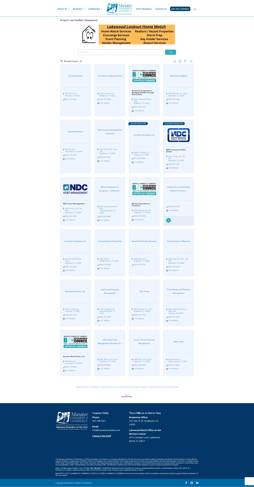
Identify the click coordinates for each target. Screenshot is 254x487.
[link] (119, 9)
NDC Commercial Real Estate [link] (176, 151)
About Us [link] (62, 9)
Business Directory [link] (82, 387)
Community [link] (94, 9)
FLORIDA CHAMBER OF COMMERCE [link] (112, 473)
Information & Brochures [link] (157, 387)
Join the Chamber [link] (180, 8)
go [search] (172, 52)
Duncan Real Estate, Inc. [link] (74, 356)
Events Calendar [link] (106, 387)
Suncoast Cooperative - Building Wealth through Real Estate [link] (143, 92)
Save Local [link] (116, 387)
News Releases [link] (94, 387)
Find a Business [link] (144, 9)
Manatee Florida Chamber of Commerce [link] (127, 468)
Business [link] (77, 9)
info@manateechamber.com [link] (106, 430)
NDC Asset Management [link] (74, 204)
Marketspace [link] (125, 387)
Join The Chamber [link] (172, 387)
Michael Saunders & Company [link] (141, 205)
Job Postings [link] (135, 387)
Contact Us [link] (161, 9)
